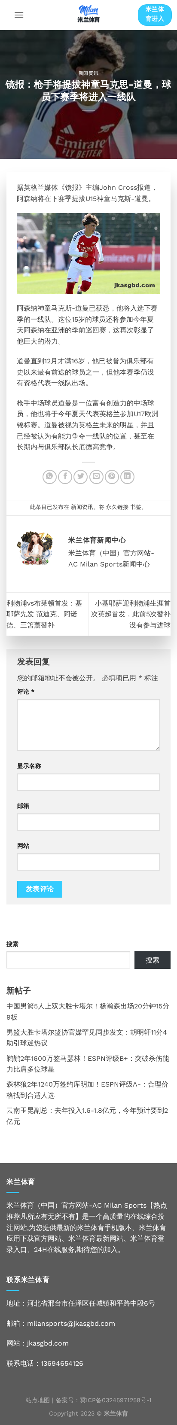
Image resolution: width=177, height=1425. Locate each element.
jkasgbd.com (48, 1343)
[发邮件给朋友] (96, 477)
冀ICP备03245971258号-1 (116, 1400)
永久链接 (117, 507)
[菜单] (19, 14)
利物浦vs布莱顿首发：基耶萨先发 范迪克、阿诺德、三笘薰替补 (44, 614)
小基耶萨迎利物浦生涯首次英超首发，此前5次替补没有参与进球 (131, 614)
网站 (23, 845)
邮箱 (23, 805)
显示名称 (29, 765)
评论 (25, 691)
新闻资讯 (88, 73)
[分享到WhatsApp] (50, 477)
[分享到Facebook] (65, 477)
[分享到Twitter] (80, 477)
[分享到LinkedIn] (127, 477)
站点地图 (38, 1400)
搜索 (12, 944)
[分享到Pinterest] (112, 477)
